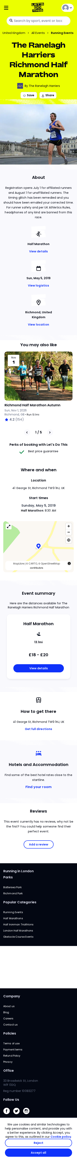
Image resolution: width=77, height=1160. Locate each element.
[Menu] (15, 8)
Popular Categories (19, 902)
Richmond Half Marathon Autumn (32, 405)
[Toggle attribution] (69, 563)
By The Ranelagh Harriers (42, 86)
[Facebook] (8, 1115)
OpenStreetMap (50, 563)
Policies (9, 1033)
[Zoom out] (69, 532)
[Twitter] (18, 1115)
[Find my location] (69, 540)
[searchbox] (38, 20)
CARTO (33, 563)
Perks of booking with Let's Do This (38, 444)
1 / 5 (38, 432)
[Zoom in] (69, 526)
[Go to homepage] (38, 8)
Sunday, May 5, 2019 (38, 505)
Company (11, 996)
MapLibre (18, 563)
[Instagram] (28, 1115)
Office (8, 1070)
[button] (38, 546)
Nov (13, 357)
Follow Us (11, 1099)
